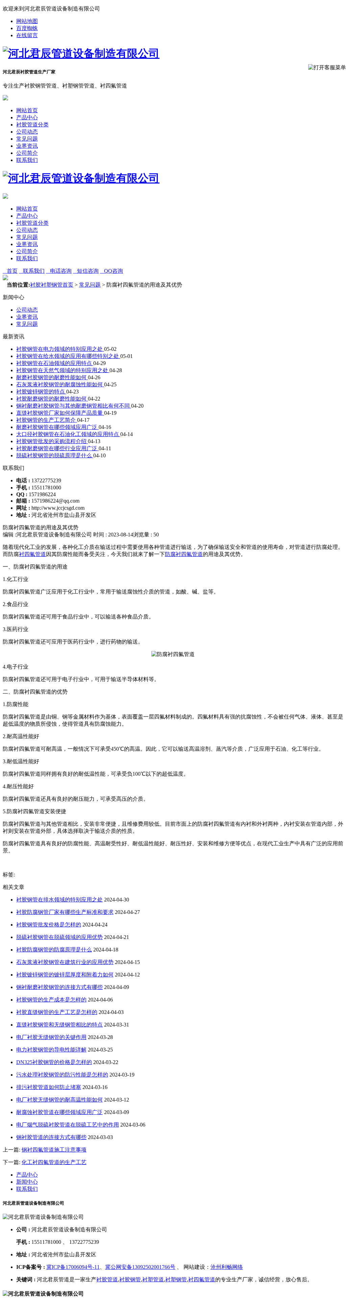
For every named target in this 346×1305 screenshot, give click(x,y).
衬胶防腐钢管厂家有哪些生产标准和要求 (65, 912)
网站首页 (27, 110)
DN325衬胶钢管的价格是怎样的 (54, 1062)
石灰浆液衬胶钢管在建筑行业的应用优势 (65, 962)
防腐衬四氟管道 (184, 554)
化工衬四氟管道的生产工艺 (54, 1162)
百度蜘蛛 (27, 28)
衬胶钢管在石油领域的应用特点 (54, 363)
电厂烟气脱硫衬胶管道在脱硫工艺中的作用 (67, 1125)
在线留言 (27, 35)
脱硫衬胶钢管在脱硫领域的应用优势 (59, 937)
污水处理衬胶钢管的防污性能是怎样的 (62, 1075)
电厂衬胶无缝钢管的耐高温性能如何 (59, 1100)
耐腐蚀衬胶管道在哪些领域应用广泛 (59, 1112)
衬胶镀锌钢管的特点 (41, 391)
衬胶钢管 (130, 1279)
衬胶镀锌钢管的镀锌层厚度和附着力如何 (65, 974)
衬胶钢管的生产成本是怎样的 (51, 999)
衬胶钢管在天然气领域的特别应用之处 (62, 370)
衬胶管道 (107, 1279)
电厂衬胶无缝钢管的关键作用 (51, 1037)
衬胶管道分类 (32, 124)
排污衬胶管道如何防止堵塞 (48, 1087)
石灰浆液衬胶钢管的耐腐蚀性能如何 (60, 384)
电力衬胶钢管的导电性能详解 (51, 1050)
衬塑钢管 (176, 1279)
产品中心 (27, 117)
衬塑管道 (153, 1279)
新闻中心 (27, 1182)
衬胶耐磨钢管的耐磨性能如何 (52, 399)
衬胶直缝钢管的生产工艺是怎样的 (56, 1012)
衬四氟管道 (32, 554)
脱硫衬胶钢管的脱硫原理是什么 (54, 455)
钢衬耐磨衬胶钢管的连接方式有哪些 (59, 987)
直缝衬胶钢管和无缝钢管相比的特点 (59, 1025)
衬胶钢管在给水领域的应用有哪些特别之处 (68, 356)
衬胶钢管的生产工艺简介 (46, 420)
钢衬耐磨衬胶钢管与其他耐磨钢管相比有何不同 (73, 406)
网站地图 (27, 21)
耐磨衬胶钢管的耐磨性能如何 (52, 377)
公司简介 (27, 153)
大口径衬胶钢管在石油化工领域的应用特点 (68, 434)
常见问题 (27, 139)
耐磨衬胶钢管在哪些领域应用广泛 (57, 427)
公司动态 (27, 132)
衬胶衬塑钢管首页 (51, 285)
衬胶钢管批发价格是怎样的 (48, 924)
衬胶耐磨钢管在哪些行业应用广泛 (57, 448)
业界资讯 (27, 146)
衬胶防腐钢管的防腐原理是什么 (54, 949)
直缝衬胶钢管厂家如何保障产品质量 (60, 413)
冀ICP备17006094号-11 (73, 1267)
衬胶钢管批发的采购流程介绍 (52, 441)
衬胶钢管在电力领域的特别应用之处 (60, 349)
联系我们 (27, 160)
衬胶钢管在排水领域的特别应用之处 (59, 899)
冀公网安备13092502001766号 (140, 1267)
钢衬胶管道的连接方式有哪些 (51, 1137)
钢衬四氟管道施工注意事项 (54, 1150)
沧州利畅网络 (227, 1267)
